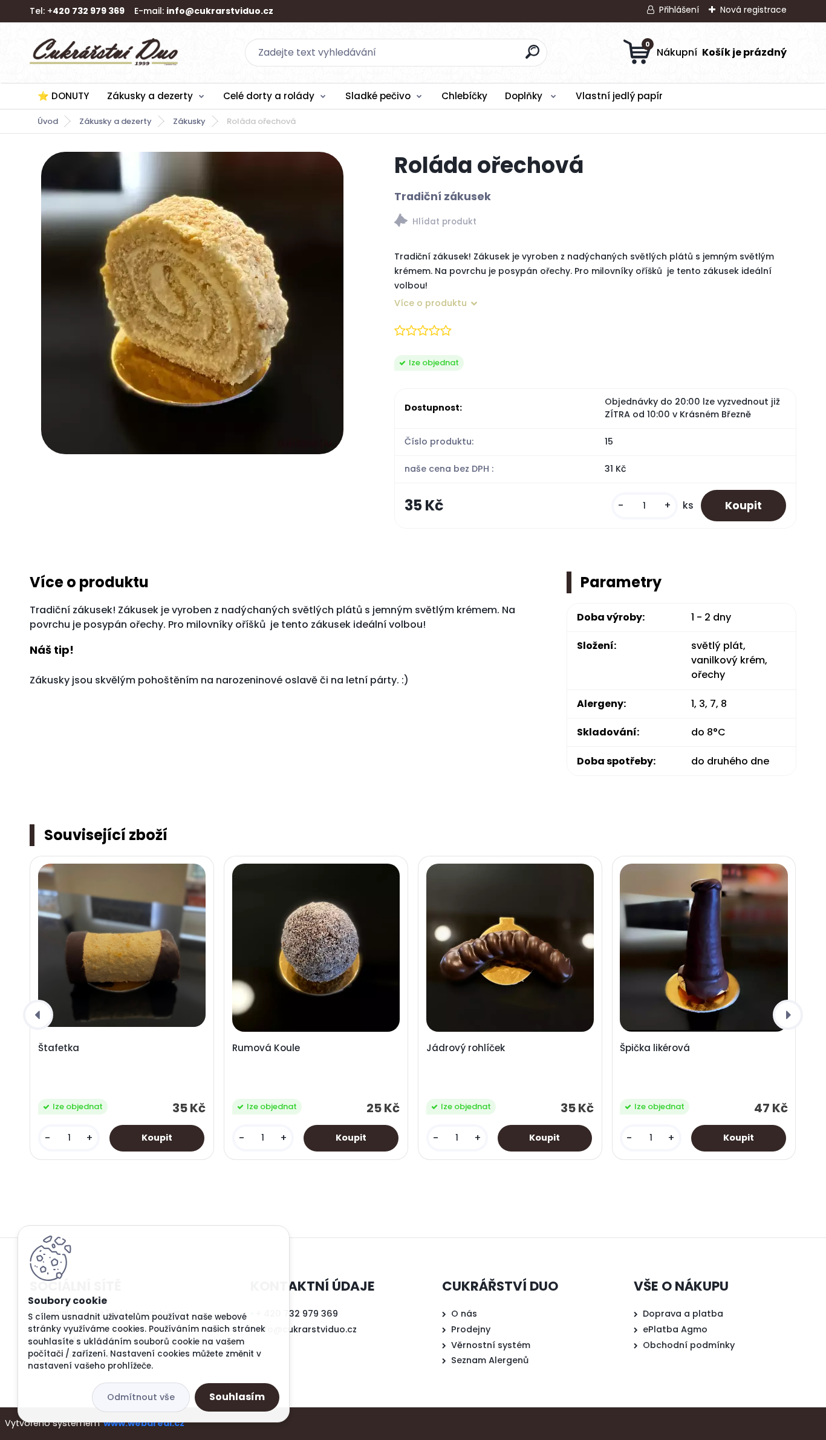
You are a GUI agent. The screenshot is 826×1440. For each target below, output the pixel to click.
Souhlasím (237, 1397)
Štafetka (58, 1048)
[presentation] (38, 1015)
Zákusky (189, 121)
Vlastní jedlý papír (619, 96)
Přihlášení (679, 10)
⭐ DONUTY (63, 96)
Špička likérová (655, 1048)
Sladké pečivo (378, 96)
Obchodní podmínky (689, 1345)
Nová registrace (753, 10)
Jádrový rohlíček (465, 1048)
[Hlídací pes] (595, 222)
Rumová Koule (266, 1048)
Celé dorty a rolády (268, 96)
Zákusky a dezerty (150, 96)
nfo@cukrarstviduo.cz (307, 1329)
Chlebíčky (464, 96)
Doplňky (525, 96)
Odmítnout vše (141, 1397)
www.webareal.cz (143, 1423)
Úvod (47, 121)
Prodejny (470, 1329)
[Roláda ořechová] (192, 303)
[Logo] (104, 52)
